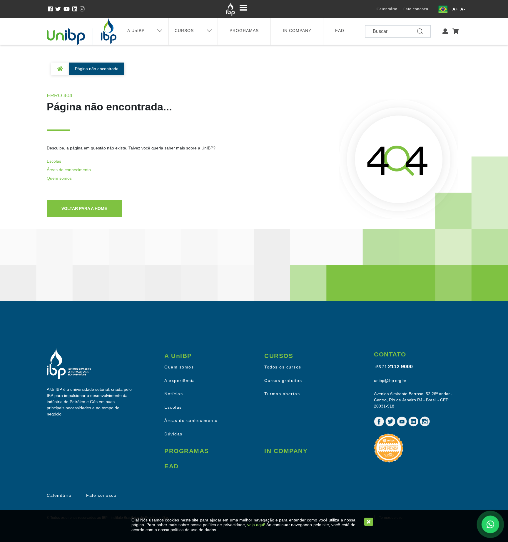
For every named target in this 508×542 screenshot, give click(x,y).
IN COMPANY (297, 30)
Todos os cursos (282, 367)
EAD (339, 30)
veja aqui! (256, 524)
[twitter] (59, 9)
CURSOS (184, 30)
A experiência (179, 380)
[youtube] (67, 9)
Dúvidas (173, 434)
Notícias (173, 393)
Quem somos (59, 178)
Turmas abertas (282, 393)
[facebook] (51, 9)
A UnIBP (136, 30)
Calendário (387, 9)
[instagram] (83, 9)
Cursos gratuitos (283, 380)
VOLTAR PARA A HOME (84, 208)
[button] (445, 31)
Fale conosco (415, 9)
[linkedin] (76, 9)
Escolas (54, 161)
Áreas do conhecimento (69, 169)
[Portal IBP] (230, 9)
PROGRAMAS (244, 30)
